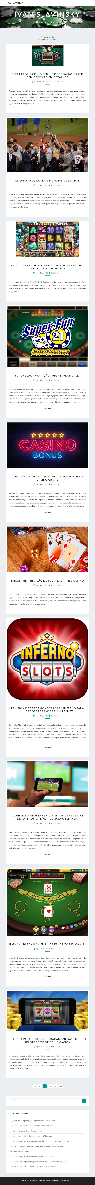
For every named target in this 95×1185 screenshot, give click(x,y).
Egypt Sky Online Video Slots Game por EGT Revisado (31, 1136)
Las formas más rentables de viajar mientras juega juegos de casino (36, 1146)
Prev (34, 1086)
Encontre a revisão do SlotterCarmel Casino (47, 580)
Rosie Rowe (57, 82)
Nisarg (70, 1180)
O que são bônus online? (19, 1151)
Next (60, 1086)
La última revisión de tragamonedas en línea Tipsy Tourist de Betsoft (47, 267)
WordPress (53, 1180)
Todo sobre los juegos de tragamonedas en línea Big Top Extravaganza (38, 1161)
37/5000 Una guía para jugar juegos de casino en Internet (32, 1120)
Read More (48, 408)
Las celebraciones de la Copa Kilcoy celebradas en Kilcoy (32, 1167)
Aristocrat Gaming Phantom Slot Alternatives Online (31, 1126)
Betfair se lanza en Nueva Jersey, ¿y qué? (26, 1131)
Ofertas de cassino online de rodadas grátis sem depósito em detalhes (47, 75)
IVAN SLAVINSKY (16, 2)
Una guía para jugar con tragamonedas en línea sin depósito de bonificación (47, 1040)
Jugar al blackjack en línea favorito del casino (47, 944)
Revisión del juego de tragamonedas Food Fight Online (32, 1156)
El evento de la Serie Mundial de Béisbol (47, 180)
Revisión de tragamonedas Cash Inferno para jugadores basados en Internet (47, 710)
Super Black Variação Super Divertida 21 (47, 375)
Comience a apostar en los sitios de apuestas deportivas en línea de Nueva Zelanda (47, 817)
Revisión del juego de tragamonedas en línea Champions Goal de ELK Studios (40, 1141)
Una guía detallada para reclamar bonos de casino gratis (47, 478)
